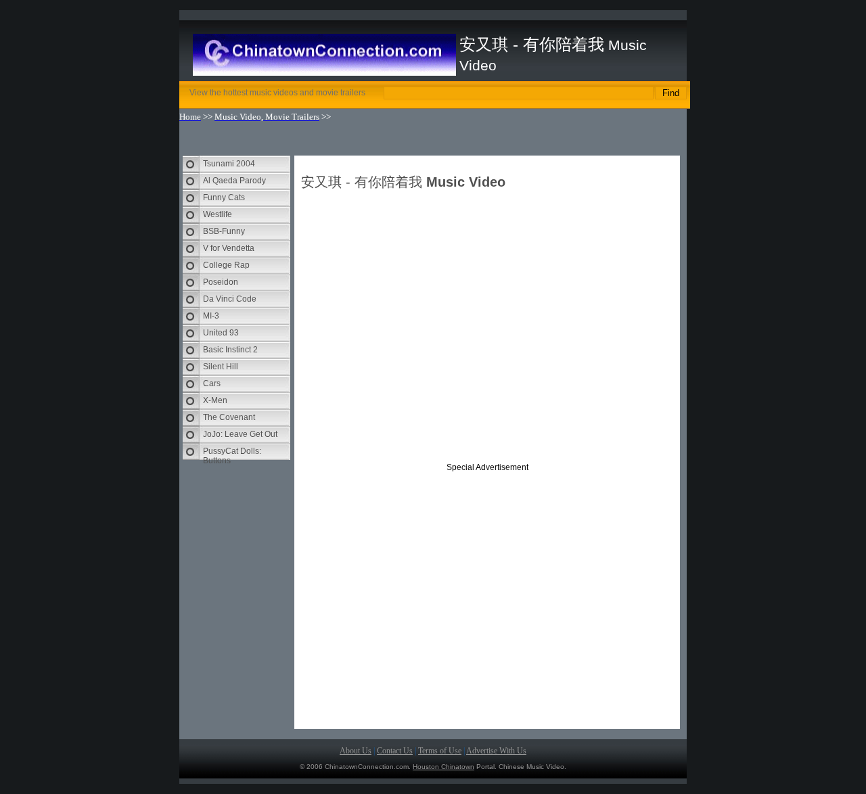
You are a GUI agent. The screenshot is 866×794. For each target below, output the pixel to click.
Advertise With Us (496, 750)
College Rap (226, 265)
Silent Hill (220, 366)
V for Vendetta (228, 248)
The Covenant (229, 417)
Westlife (217, 214)
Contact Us (395, 750)
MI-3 (211, 316)
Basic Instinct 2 (230, 349)
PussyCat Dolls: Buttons (232, 453)
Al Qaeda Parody (234, 180)
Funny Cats (224, 197)
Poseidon (220, 282)
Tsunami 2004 (229, 163)
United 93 (221, 332)
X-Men (215, 400)
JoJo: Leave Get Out (240, 434)
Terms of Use (439, 750)
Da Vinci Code (229, 299)
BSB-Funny (224, 231)
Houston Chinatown (443, 766)
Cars (212, 383)
